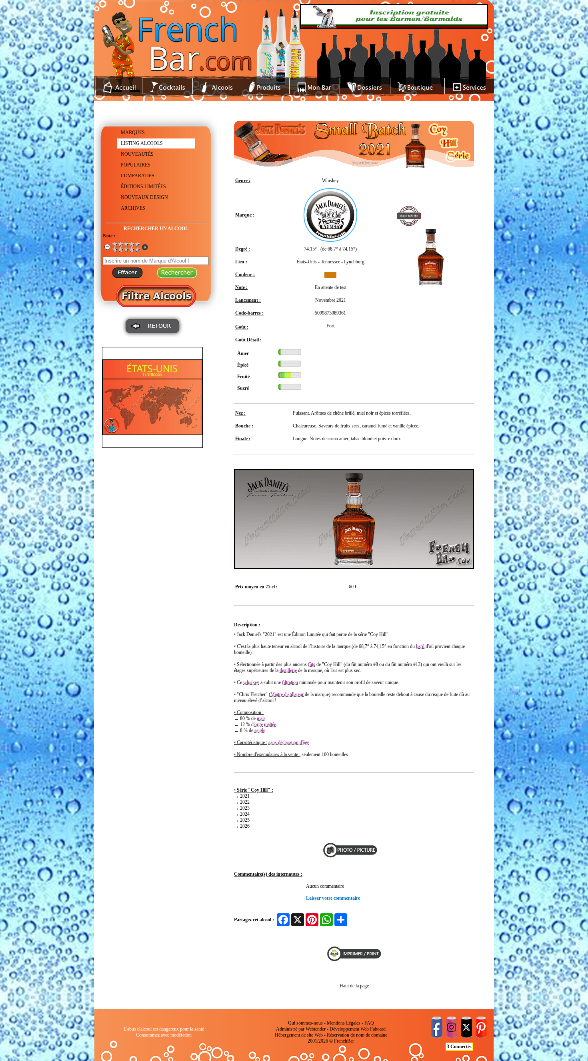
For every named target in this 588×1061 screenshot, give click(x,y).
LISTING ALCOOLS (142, 143)
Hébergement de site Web (299, 1035)
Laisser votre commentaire (333, 898)
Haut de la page (354, 986)
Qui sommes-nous (305, 1023)
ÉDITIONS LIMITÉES (143, 186)
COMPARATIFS (137, 176)
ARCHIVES (133, 208)
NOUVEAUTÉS (137, 154)
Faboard (378, 1029)
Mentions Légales (343, 1023)
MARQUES (133, 132)
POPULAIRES (135, 165)
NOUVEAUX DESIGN (144, 197)
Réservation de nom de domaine (357, 1035)
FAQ (369, 1023)
